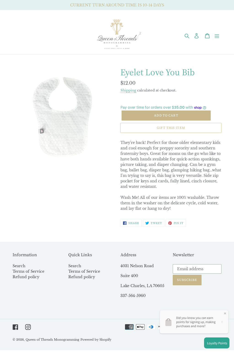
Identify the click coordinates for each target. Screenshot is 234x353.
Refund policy (26, 277)
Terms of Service (28, 271)
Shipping (128, 90)
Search (19, 266)
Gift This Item (171, 127)
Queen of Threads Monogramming (52, 340)
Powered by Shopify (95, 340)
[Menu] (217, 35)
